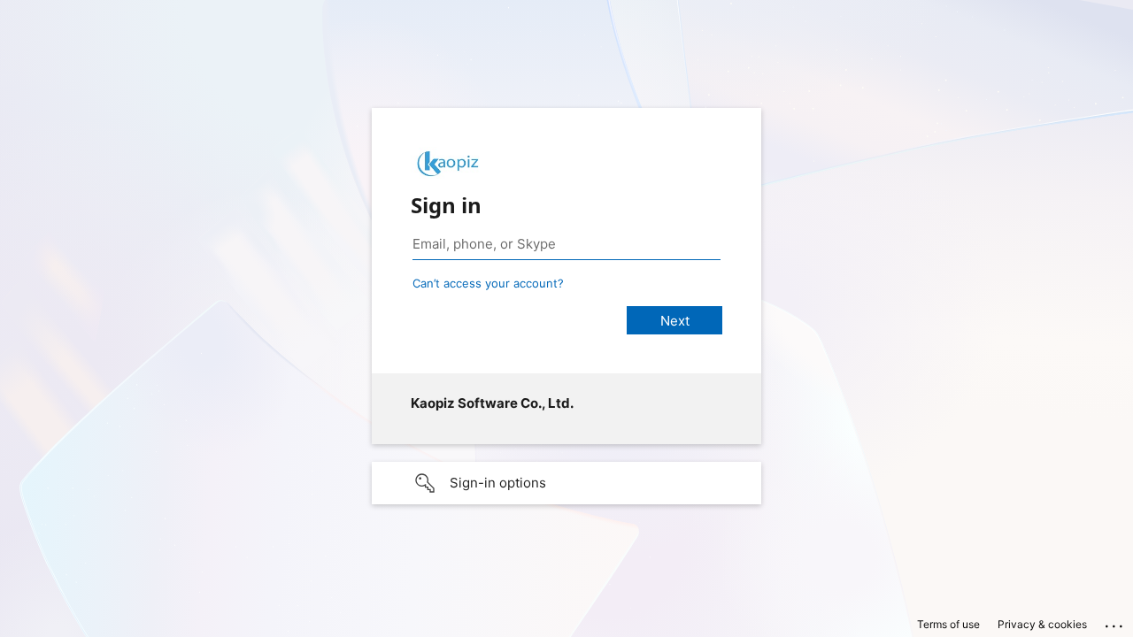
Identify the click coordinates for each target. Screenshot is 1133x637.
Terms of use (948, 624)
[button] (566, 483)
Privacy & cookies (1042, 624)
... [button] (1115, 622)
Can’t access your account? (488, 283)
